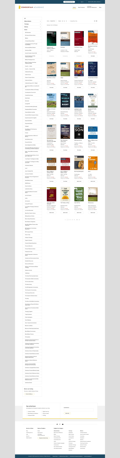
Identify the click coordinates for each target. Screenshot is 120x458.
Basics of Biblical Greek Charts (92, 141)
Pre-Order (93, 56)
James (89, 171)
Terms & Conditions (87, 456)
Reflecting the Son (78, 140)
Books (39, 430)
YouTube (62, 424)
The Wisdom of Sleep (65, 202)
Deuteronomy (91, 202)
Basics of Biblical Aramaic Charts (50, 172)
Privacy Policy (55, 456)
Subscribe (67, 413)
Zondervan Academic (31, 7)
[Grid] (95, 21)
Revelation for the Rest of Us (92, 47)
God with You (77, 202)
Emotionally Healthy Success (92, 109)
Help (27, 434)
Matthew (76, 77)
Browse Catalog (29, 393)
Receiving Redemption (79, 171)
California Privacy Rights (63, 456)
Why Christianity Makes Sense (64, 141)
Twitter (57, 424)
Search (100, 1)
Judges (62, 77)
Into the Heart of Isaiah (93, 77)
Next (79, 220)
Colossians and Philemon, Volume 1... (51, 48)
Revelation (63, 47)
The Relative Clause (78, 47)
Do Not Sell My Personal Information (76, 456)
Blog (27, 430)
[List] (97, 21)
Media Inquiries (29, 437)
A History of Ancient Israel (51, 109)
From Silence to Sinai (51, 77)
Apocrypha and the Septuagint (51, 203)
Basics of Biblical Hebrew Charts (64, 172)
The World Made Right (65, 109)
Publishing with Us (29, 432)
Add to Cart (79, 181)
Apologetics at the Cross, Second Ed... (78, 109)
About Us (27, 436)
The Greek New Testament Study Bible (51, 141)
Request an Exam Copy (69, 1)
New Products (40, 432)
